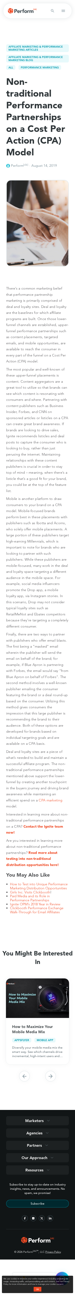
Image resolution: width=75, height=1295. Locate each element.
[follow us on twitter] (42, 1218)
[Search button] (52, 11)
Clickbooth (41, 892)
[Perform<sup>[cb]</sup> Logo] (37, 1242)
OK (37, 1289)
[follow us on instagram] (33, 1218)
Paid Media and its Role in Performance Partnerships (30, 898)
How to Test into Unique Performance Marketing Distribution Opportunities (39, 886)
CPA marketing (50, 800)
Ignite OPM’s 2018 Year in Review (35, 904)
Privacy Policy (53, 1252)
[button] (24, 1076)
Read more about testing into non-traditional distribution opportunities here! (32, 858)
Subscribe (37, 1203)
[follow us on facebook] (25, 1218)
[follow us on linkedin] (50, 1218)
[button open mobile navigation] (63, 11)
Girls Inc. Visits (21, 892)
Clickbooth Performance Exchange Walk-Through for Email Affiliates (36, 910)
